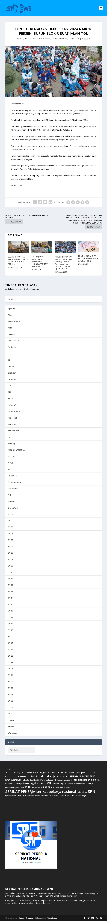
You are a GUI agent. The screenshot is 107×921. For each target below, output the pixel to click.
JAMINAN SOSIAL (36, 780)
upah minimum (66, 795)
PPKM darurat (37, 787)
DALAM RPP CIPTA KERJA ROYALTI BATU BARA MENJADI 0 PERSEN (18, 260)
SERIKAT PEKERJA (20, 791)
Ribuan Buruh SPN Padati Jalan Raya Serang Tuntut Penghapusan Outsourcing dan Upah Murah (63, 263)
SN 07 (10, 553)
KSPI (49, 783)
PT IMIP (56, 787)
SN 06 (10, 546)
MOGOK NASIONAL (16, 450)
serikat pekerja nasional (56, 791)
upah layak (54, 796)
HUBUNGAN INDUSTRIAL (81, 776)
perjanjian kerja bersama (14, 787)
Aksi (10, 315)
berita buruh (32, 773)
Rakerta (11, 501)
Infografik (12, 405)
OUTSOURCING (79, 784)
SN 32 (10, 713)
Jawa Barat (48, 780)
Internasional (14, 411)
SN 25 (10, 668)
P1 (9, 469)
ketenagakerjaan (34, 783)
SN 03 (10, 527)
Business (12, 347)
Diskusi (11, 366)
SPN (91, 791)
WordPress (52, 918)
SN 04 (10, 533)
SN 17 (10, 617)
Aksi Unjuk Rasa (19, 773)
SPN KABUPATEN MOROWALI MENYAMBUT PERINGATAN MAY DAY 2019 (39, 262)
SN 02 (10, 520)
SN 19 (10, 630)
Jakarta (26, 780)
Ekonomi (12, 379)
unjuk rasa (45, 796)
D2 (9, 360)
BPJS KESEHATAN (55, 772)
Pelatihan (12, 475)
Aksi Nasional (14, 321)
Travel (11, 726)
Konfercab (12, 418)
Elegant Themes (26, 918)
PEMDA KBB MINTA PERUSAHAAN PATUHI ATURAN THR (88, 258)
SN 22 (10, 649)
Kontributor (36, 38)
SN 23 (10, 656)
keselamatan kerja (13, 784)
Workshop (12, 733)
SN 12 (10, 585)
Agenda (11, 308)
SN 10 (10, 572)
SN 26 (10, 675)
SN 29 (10, 694)
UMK (19, 795)
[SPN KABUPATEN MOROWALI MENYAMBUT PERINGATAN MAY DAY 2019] (41, 247)
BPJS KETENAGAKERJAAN (75, 773)
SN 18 (10, 623)
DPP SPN (22, 777)
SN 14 (10, 598)
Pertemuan (13, 488)
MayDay (11, 443)
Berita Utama (14, 340)
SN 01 (10, 514)
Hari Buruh (60, 777)
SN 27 (10, 681)
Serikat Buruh (65, 787)
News (54, 38)
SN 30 (10, 701)
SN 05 (10, 540)
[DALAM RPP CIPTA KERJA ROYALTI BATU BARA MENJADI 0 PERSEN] (18, 247)
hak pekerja (47, 776)
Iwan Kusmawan (13, 780)
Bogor (42, 772)
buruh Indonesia (11, 777)
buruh (91, 772)
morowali (69, 784)
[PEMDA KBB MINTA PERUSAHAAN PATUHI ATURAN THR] (88, 246)
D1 (9, 353)
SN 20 (10, 636)
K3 (55, 780)
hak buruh (32, 776)
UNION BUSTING (34, 796)
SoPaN (11, 720)
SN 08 (10, 559)
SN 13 (10, 591)
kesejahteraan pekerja (87, 779)
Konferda (12, 424)
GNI (9, 392)
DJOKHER (12, 373)
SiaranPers (62, 38)
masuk (19, 289)
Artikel (11, 328)
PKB (9, 495)
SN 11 (10, 578)
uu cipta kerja (81, 796)
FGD (9, 385)
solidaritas (82, 792)
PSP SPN (47, 787)
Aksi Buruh (9, 773)
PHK (28, 787)
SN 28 (10, 688)
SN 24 (10, 662)
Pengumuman (14, 482)
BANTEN (12, 334)
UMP (24, 795)
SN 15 (10, 604)
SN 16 (10, 611)
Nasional (46, 38)
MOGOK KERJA (59, 784)
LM (9, 437)
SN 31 (10, 707)
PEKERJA (89, 783)
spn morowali (10, 796)
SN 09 (71, 38)
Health (11, 398)
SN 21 (10, 643)
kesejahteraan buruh (64, 780)
